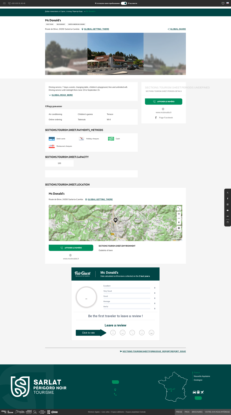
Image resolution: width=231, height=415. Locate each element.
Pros (187, 412)
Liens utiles (106, 412)
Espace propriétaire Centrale (136, 412)
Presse (179, 412)
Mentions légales (94, 412)
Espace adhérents (117, 412)
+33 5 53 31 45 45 (18, 3)
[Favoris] (223, 3)
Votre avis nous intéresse (217, 412)
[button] (227, 3)
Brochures (197, 412)
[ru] (227, 3)
